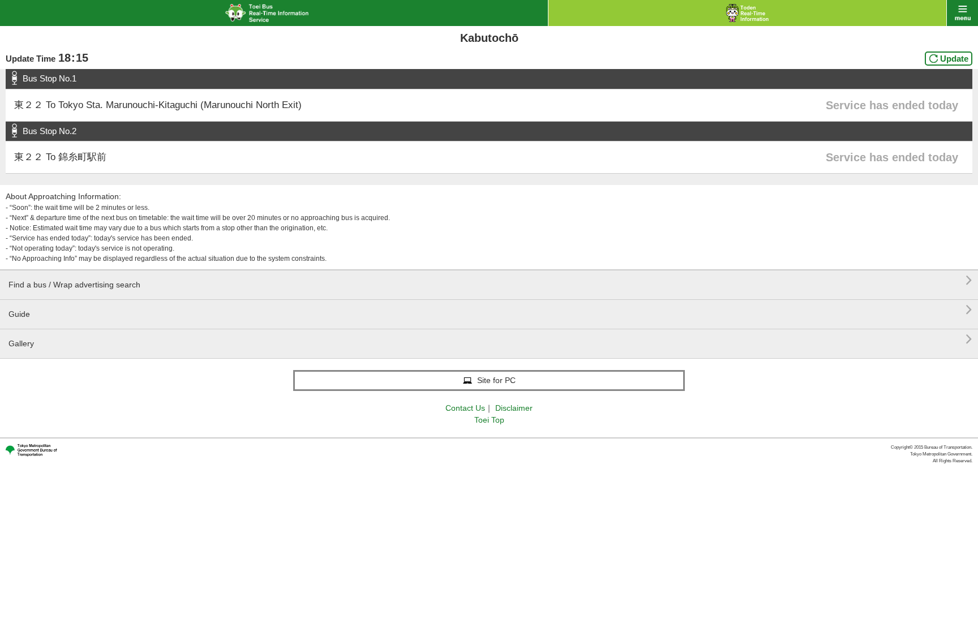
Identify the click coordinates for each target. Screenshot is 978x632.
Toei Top (489, 419)
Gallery (490, 339)
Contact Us (465, 407)
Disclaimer (514, 407)
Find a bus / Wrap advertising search (490, 280)
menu (962, 13)
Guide (490, 310)
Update (954, 58)
